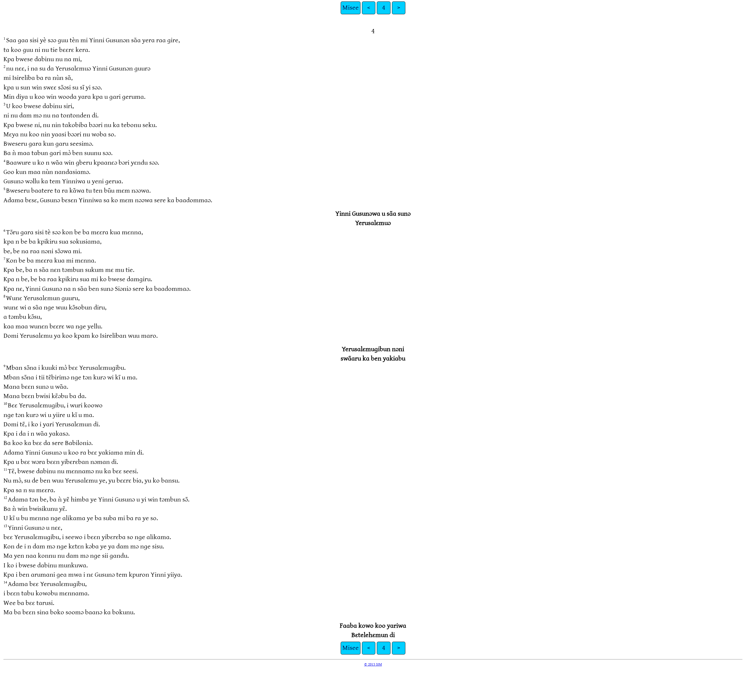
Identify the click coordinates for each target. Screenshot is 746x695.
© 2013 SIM (373, 664)
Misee (350, 8)
